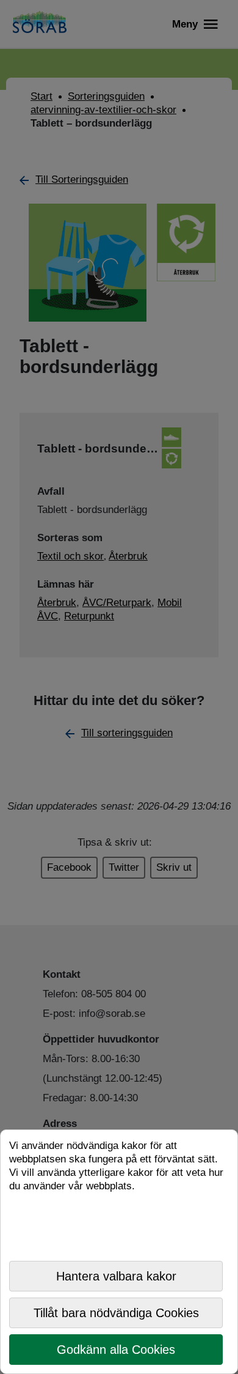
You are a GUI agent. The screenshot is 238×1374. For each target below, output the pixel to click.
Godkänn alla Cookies (116, 1349)
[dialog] (119, 1251)
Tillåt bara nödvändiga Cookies (116, 1313)
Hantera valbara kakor (116, 1276)
